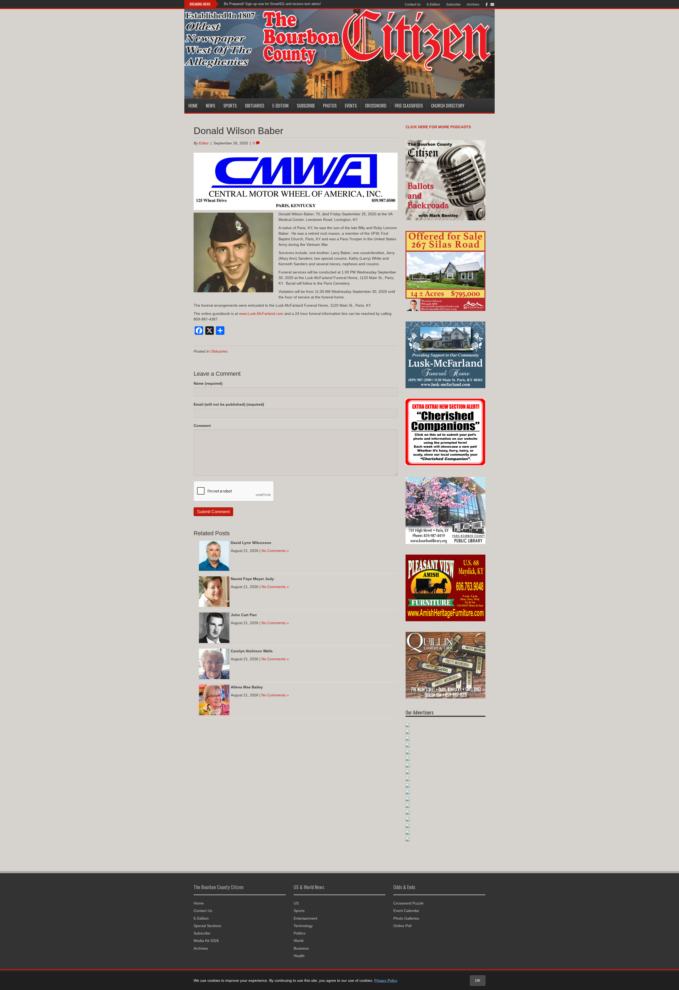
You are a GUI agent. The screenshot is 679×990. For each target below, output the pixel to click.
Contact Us (413, 4)
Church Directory (447, 105)
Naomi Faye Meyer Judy (252, 579)
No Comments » (275, 550)
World (298, 940)
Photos (330, 105)
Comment (202, 425)
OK (477, 980)
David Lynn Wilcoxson (251, 543)
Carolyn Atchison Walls (252, 651)
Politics (299, 933)
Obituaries (254, 105)
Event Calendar (406, 910)
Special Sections (207, 926)
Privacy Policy (385, 980)
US (296, 903)
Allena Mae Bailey (247, 687)
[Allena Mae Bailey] (214, 699)
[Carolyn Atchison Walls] (214, 663)
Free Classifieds (409, 105)
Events (351, 105)
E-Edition (433, 4)
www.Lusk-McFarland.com (261, 313)
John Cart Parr (244, 615)
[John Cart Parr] (214, 627)
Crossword (375, 105)
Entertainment (305, 918)
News (210, 105)
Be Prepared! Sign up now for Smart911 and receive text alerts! (272, 4)
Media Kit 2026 (206, 940)
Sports (230, 105)
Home (193, 105)
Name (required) (208, 383)
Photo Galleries (406, 918)
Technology (303, 926)
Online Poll (402, 926)
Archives (473, 4)
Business (301, 948)
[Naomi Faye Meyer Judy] (214, 591)
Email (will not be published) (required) (229, 404)
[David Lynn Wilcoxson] (214, 555)
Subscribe (453, 4)
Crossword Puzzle (408, 903)
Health (299, 956)
